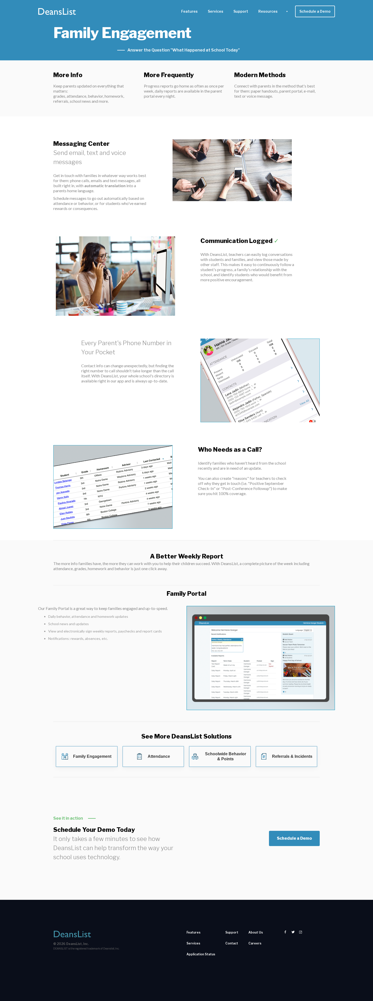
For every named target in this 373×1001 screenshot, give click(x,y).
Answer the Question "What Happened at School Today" (183, 50)
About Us (255, 932)
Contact (231, 943)
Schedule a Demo (315, 11)
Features (189, 11)
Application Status (201, 954)
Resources (268, 11)
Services (215, 11)
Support (240, 11)
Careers (254, 943)
